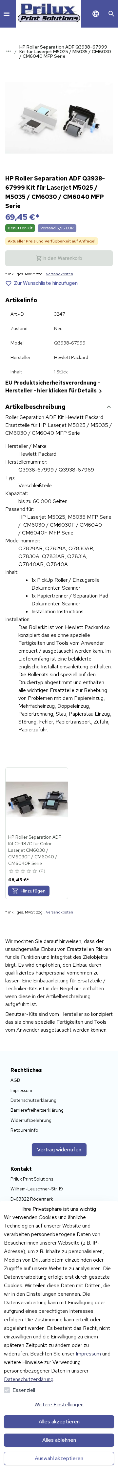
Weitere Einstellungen (59, 1404)
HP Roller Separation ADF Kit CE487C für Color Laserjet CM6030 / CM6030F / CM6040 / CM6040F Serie (34, 850)
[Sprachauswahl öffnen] (95, 13)
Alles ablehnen (59, 1440)
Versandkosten (59, 274)
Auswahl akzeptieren (59, 1458)
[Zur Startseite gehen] (48, 14)
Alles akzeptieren (59, 1421)
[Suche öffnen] (111, 13)
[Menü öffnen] (6, 13)
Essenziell (23, 1390)
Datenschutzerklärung (28, 1379)
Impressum (88, 1353)
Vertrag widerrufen (59, 1149)
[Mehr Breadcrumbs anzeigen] (8, 51)
